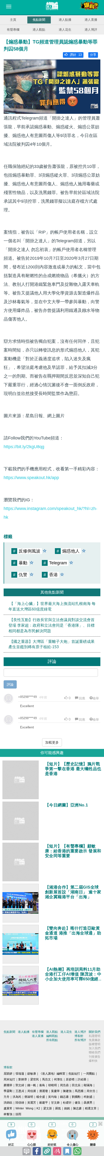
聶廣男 (88, 1102)
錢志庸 (64, 1097)
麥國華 (8, 1085)
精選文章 (91, 1108)
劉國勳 (76, 1097)
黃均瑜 (52, 1097)
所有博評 (80, 1040)
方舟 (6, 1097)
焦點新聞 (39, 20)
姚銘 (67, 1108)
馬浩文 (46, 1079)
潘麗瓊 (43, 1091)
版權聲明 (94, 1044)
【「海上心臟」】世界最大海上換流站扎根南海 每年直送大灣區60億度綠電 (52, 606)
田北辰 (76, 1085)
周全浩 (91, 1091)
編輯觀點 (52, 1036)
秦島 (42, 1085)
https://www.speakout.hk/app (31, 477)
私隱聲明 (94, 1036)
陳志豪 (77, 1108)
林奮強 (8, 1114)
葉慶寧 (55, 1091)
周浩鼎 (64, 1085)
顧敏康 (31, 1073)
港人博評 (91, 29)
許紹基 (82, 1079)
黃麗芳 (31, 1102)
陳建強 (67, 1091)
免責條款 (94, 1040)
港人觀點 (39, 29)
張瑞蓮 (19, 1073)
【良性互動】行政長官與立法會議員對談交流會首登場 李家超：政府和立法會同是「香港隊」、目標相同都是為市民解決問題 (51, 625)
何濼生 (58, 1079)
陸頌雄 (19, 1102)
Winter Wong (24, 1108)
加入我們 (94, 1048)
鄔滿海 (88, 1085)
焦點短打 (74, 1073)
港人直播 (91, 20)
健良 (78, 1102)
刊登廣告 (94, 1056)
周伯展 (31, 1091)
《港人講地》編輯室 (52, 1073)
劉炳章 (22, 1079)
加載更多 (52, 742)
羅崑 (58, 1108)
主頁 (13, 20)
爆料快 (93, 1061)
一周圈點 (89, 1073)
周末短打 (9, 1079)
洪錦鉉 (8, 1102)
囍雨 (18, 1114)
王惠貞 (19, 1091)
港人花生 (65, 29)
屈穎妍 (8, 1073)
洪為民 (17, 1097)
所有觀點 (52, 1040)
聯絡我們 (94, 1052)
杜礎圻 (67, 1102)
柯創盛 (88, 1097)
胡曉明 (52, 1085)
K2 (38, 1108)
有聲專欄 (13, 29)
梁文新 (47, 1108)
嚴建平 (43, 1102)
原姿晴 (70, 1079)
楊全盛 (40, 1097)
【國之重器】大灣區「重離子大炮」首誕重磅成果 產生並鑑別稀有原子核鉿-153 (51, 644)
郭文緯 (19, 1085)
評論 (10, 684)
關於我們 (94, 1032)
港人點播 (65, 20)
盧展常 (8, 1108)
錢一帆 (31, 1085)
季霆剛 (8, 1091)
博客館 (78, 1036)
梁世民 (34, 1079)
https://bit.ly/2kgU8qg (24, 446)
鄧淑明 (28, 1097)
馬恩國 (79, 1091)
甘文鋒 (55, 1102)
